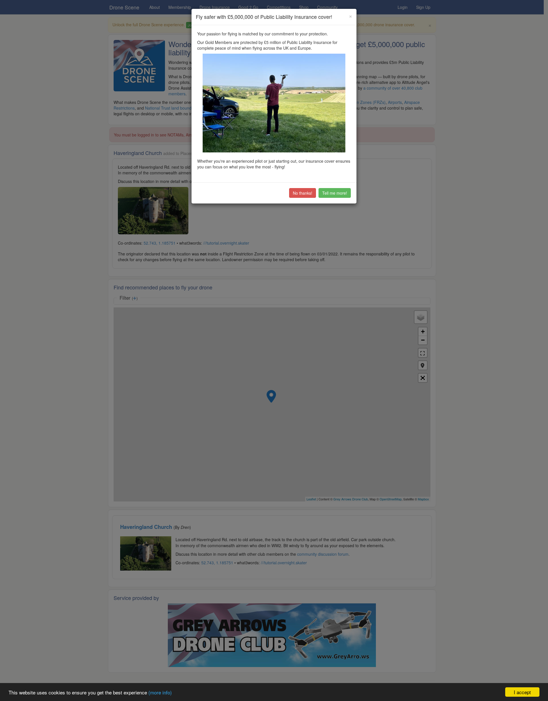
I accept (522, 692)
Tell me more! (334, 193)
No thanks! (302, 193)
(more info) (160, 692)
